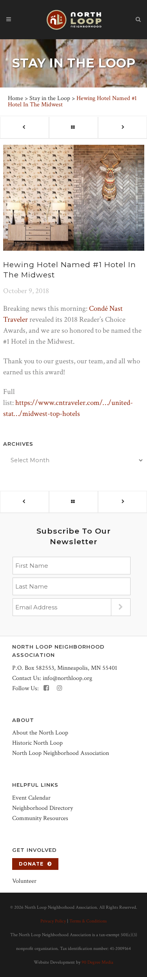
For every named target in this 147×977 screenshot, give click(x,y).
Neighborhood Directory (42, 808)
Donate (31, 864)
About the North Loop (40, 733)
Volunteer (24, 881)
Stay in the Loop (49, 98)
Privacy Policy (53, 921)
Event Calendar (31, 798)
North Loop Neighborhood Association (60, 753)
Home (15, 98)
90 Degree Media (97, 962)
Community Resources (40, 818)
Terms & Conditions (88, 921)
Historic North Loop (37, 743)
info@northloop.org (67, 678)
